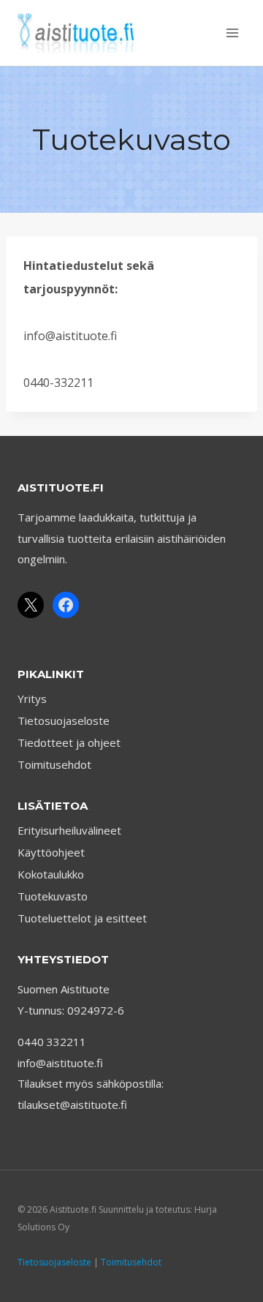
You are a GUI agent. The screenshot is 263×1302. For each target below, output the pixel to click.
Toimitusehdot (54, 764)
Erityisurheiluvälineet (69, 830)
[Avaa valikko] (231, 32)
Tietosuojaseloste (64, 720)
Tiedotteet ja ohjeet (69, 742)
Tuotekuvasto (53, 896)
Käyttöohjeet (51, 852)
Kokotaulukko (51, 874)
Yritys (32, 698)
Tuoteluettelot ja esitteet (82, 918)
